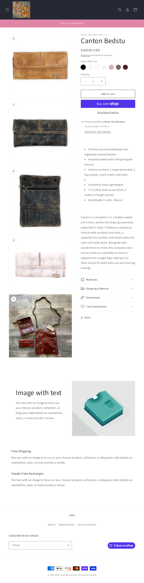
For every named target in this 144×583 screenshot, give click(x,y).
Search (52, 524)
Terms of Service (87, 524)
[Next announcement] (137, 23)
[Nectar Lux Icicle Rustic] (118, 67)
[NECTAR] (104, 67)
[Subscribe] (68, 545)
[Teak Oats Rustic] (125, 67)
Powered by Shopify (87, 575)
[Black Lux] (83, 67)
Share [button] (87, 317)
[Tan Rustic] (90, 67)
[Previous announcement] (7, 23)
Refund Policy (66, 524)
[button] (7, 10)
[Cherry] (111, 67)
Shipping (85, 55)
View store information (98, 131)
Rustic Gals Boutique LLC (66, 575)
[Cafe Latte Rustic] (97, 67)
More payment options (108, 112)
